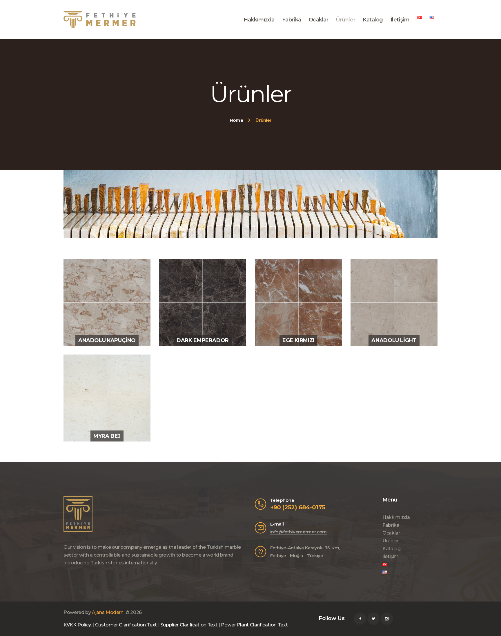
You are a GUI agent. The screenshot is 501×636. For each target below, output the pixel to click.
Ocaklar (391, 533)
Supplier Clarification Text (188, 625)
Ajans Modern (108, 612)
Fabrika (390, 525)
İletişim (390, 556)
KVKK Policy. (77, 625)
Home (236, 120)
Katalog (391, 548)
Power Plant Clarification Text (254, 625)
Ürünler (390, 541)
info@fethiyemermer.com (298, 532)
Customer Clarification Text (126, 625)
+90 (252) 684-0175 (297, 507)
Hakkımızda (396, 517)
